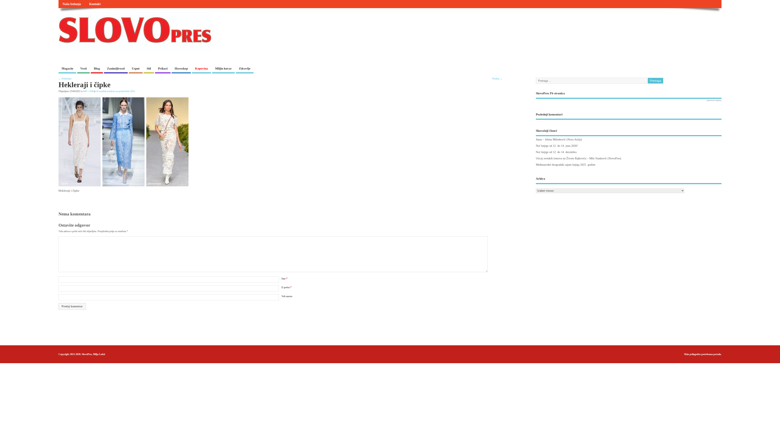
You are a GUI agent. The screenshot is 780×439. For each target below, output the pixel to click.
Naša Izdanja (72, 4)
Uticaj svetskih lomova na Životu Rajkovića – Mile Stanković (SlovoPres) (578, 158)
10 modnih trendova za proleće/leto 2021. (116, 91)
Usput (136, 68)
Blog (97, 68)
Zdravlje (244, 68)
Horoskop (181, 68)
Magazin (67, 68)
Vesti (83, 68)
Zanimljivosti (116, 68)
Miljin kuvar (223, 68)
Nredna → (497, 78)
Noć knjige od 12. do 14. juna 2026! (557, 145)
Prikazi (163, 68)
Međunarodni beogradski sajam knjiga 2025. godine (565, 164)
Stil (149, 68)
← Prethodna (64, 78)
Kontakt (95, 4)
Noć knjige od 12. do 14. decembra (556, 152)
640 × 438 (88, 91)
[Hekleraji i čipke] (123, 185)
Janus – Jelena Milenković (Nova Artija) (559, 139)
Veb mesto (287, 296)
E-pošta (286, 287)
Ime (284, 278)
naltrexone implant (714, 100)
